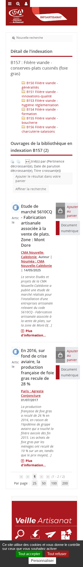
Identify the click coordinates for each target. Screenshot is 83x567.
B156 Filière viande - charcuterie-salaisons (40, 129)
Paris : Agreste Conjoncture (32, 393)
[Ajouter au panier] (60, 211)
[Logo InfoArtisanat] (44, 527)
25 (34, 483)
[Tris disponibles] (28, 161)
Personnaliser (42, 561)
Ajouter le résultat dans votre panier (38, 178)
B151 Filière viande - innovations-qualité (40, 94)
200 (65, 483)
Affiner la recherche (30, 189)
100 (54, 483)
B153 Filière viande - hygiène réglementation (40, 102)
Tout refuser (56, 554)
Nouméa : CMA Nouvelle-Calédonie (36, 263)
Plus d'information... (33, 333)
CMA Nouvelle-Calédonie (32, 254)
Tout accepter (29, 554)
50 (44, 483)
